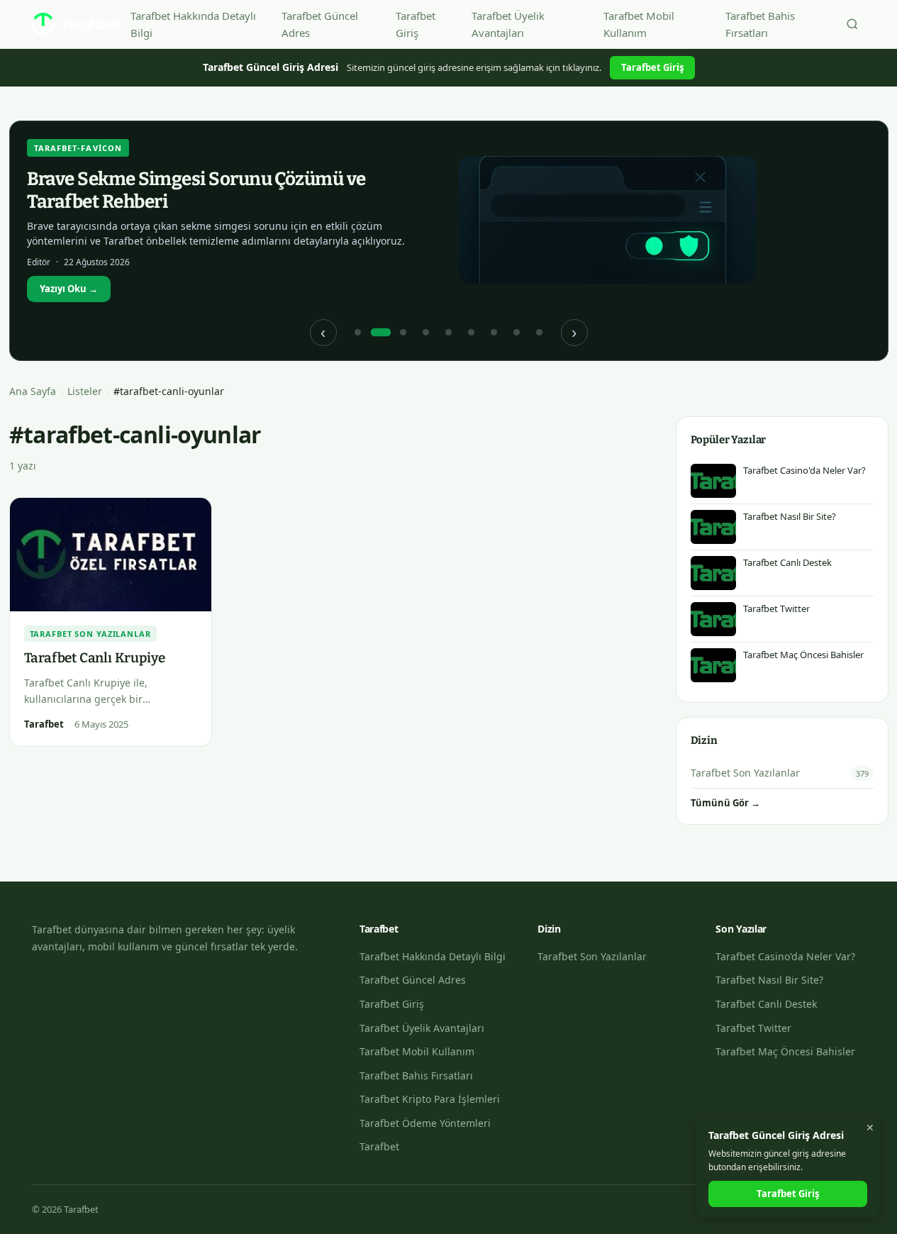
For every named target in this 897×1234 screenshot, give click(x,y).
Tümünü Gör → (725, 802)
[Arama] (852, 24)
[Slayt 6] (471, 333)
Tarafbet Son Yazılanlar (90, 633)
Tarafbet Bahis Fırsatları (760, 24)
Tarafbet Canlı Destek (766, 1004)
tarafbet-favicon (78, 148)
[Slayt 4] (426, 333)
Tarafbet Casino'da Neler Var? (785, 956)
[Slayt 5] (449, 333)
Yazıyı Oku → (69, 288)
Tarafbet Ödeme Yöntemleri (425, 1123)
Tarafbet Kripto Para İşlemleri (430, 1099)
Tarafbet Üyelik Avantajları (508, 24)
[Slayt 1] (358, 333)
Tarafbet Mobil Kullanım (638, 24)
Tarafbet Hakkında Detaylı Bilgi (193, 24)
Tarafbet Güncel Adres (320, 24)
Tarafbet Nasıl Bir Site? (769, 979)
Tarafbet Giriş (415, 24)
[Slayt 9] (540, 333)
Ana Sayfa (32, 391)
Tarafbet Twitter (753, 1028)
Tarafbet (379, 1146)
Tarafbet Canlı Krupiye (94, 658)
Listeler (84, 391)
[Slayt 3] (403, 333)
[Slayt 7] (494, 333)
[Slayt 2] (381, 333)
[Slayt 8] (517, 333)
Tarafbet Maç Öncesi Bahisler (785, 1051)
